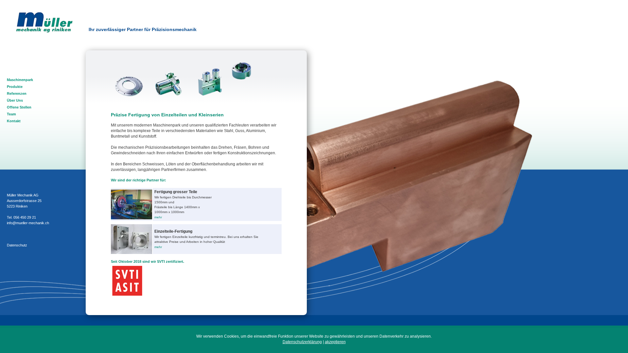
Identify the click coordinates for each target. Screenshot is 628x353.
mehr (158, 217)
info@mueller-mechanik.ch (28, 223)
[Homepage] (44, 31)
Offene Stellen (19, 107)
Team (11, 114)
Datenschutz (17, 245)
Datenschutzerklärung (302, 342)
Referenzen (16, 93)
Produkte (15, 87)
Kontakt (14, 121)
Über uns (15, 100)
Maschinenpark (20, 80)
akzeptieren (335, 342)
